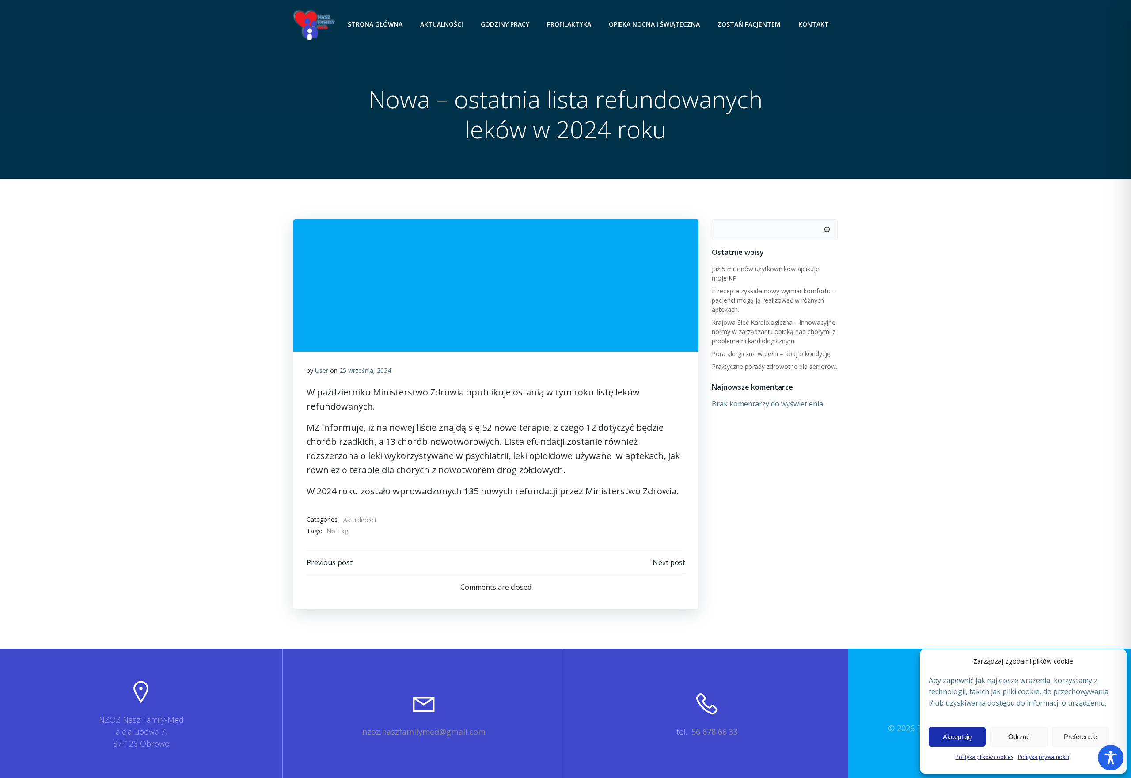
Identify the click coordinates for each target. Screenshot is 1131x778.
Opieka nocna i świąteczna (654, 24)
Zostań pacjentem (749, 24)
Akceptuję (957, 736)
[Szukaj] (826, 230)
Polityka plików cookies (984, 757)
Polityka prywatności (1043, 757)
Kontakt (813, 24)
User (321, 370)
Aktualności (441, 24)
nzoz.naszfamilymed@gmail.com (424, 731)
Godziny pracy (505, 24)
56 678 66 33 (714, 731)
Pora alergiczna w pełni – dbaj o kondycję (771, 353)
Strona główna (375, 24)
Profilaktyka (569, 24)
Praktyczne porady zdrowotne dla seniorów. (774, 366)
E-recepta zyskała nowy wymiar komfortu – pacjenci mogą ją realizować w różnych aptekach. (774, 300)
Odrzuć (1019, 736)
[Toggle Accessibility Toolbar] (1110, 757)
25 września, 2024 (365, 370)
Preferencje (1080, 736)
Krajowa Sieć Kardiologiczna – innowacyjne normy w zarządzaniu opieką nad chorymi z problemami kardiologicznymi (773, 331)
